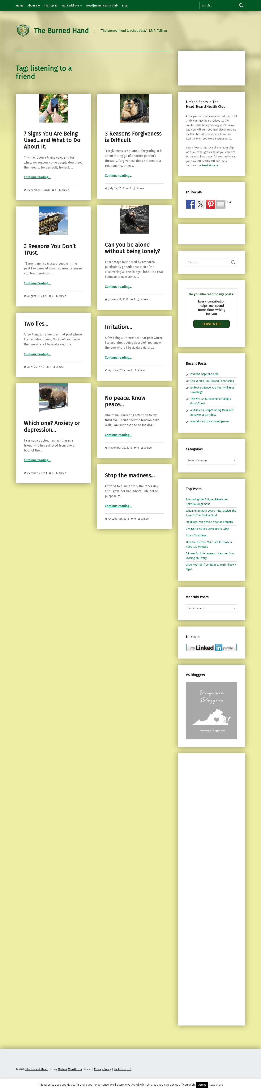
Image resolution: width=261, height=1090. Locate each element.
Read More (216, 1084)
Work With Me (70, 5)
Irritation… (118, 327)
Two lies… (36, 323)
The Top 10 (51, 5)
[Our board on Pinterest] (210, 204)
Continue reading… (37, 177)
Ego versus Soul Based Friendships (212, 381)
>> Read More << (208, 165)
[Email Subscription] (220, 204)
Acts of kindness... (197, 535)
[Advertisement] (206, 67)
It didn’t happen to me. (204, 374)
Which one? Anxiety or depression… (52, 426)
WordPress (75, 1069)
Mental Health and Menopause (209, 421)
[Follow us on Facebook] (190, 204)
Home (19, 5)
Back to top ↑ (122, 1069)
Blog (125, 5)
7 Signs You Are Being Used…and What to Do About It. (52, 140)
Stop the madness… (130, 475)
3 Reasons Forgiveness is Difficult (133, 137)
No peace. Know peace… (125, 401)
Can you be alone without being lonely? (132, 248)
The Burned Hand (61, 31)
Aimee (65, 190)
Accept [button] (202, 1084)
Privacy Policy (102, 1069)
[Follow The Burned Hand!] (200, 204)
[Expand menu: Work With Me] (81, 5)
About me (34, 5)
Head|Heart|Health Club (102, 5)
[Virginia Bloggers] (211, 710)
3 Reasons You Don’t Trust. (50, 249)
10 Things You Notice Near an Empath (209, 522)
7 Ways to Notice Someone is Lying (207, 528)
